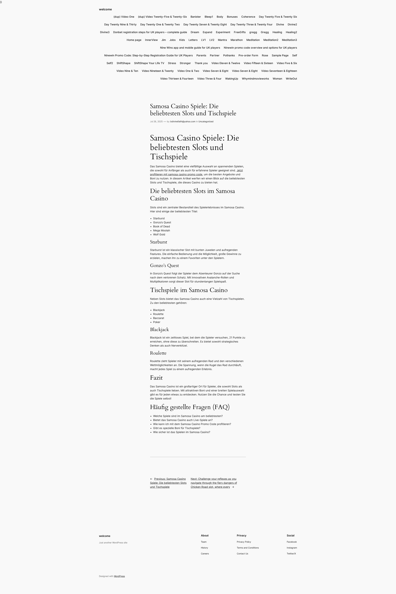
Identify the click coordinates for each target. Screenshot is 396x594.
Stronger (185, 63)
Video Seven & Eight (215, 70)
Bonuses (232, 16)
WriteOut (291, 78)
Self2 (110, 63)
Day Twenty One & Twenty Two (160, 24)
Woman (277, 78)
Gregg (265, 32)
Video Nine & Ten (127, 70)
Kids (182, 39)
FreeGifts (240, 32)
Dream (195, 32)
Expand (207, 32)
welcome (105, 9)
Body (220, 16)
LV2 (211, 39)
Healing (277, 32)
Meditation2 (270, 39)
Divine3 (105, 32)
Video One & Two (188, 70)
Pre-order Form (248, 55)
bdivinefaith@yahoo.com (182, 121)
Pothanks (229, 55)
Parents (201, 55)
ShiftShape (123, 63)
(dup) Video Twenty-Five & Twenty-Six (162, 16)
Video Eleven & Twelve (225, 63)
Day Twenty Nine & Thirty (120, 24)
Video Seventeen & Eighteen (279, 70)
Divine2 (292, 24)
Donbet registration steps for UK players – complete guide (150, 32)
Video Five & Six (287, 63)
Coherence (248, 16)
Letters (193, 39)
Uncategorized (205, 121)
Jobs (173, 39)
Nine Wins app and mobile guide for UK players (190, 47)
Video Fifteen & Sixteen (258, 63)
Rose (265, 55)
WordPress (119, 576)
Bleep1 (209, 16)
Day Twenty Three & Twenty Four (251, 24)
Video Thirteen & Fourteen (177, 78)
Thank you (201, 63)
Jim (163, 39)
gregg (253, 32)
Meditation (253, 39)
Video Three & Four (209, 78)
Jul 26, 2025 (156, 121)
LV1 (203, 39)
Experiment (223, 32)
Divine (280, 24)
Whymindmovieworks (255, 78)
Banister (196, 16)
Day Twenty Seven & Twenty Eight (205, 24)
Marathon (237, 39)
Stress (172, 63)
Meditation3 (289, 39)
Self (294, 55)
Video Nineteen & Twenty (158, 70)
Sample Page (280, 55)
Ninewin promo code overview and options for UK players (260, 47)
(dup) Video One (124, 16)
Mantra (222, 39)
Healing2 (291, 32)
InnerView (151, 39)
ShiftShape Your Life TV (149, 63)
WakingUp (231, 78)
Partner (215, 55)
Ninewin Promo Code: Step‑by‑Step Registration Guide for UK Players (148, 55)
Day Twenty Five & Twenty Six (278, 16)
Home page (134, 39)
